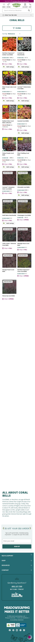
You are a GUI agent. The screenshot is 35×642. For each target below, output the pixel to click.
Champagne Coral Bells (24, 215)
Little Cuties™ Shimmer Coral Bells (9, 244)
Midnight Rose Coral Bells (23, 244)
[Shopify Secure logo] (11, 625)
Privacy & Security (10, 618)
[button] (4, 5)
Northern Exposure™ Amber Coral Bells (8, 54)
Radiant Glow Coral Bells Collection (8, 121)
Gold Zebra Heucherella (9, 215)
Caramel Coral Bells (23, 121)
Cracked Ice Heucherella (20, 54)
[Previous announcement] (3, 1)
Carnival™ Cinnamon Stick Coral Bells (8, 188)
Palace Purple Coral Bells (8, 154)
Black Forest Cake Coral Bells (9, 87)
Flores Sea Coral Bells (8, 296)
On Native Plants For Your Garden (21, 1)
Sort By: (5, 34)
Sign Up (17, 546)
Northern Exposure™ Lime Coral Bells (23, 270)
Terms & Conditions (22, 618)
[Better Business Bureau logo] (21, 625)
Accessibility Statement (16, 620)
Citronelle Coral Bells (23, 187)
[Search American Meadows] (29, 10)
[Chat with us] (29, 637)
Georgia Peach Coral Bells (8, 270)
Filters (18, 28)
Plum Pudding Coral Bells (23, 154)
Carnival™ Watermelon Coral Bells (24, 87)
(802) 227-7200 (17, 586)
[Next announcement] (30, 1)
